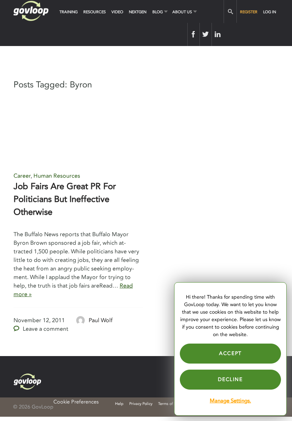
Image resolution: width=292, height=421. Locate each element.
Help (119, 403)
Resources (94, 12)
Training (68, 12)
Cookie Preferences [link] (76, 402)
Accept (230, 353)
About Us (182, 12)
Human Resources (56, 176)
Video (117, 12)
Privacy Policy (140, 403)
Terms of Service (172, 403)
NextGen (137, 12)
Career (22, 176)
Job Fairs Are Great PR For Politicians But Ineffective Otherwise (65, 199)
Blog (157, 12)
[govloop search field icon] (230, 11)
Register (248, 12)
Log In (269, 12)
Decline (230, 379)
